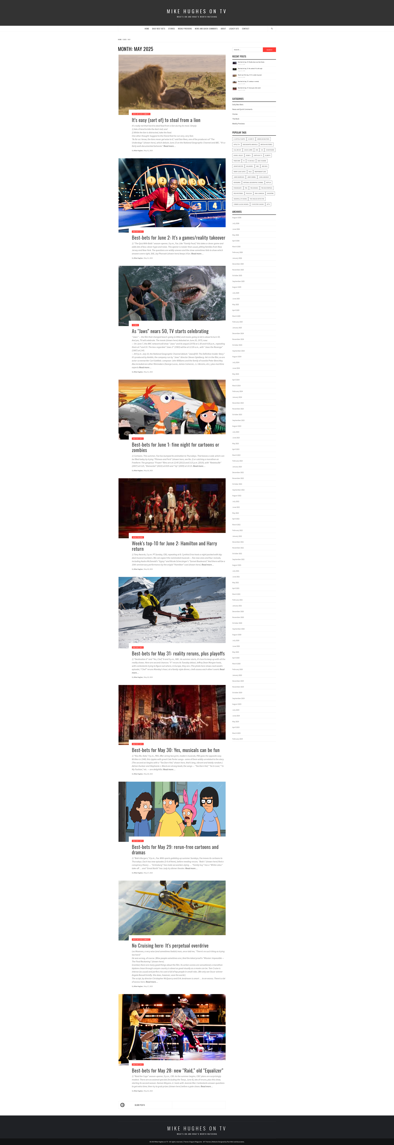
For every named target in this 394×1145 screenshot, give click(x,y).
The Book (235, 119)
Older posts (140, 1105)
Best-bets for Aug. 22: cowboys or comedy (248, 81)
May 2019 (235, 721)
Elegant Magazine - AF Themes (200, 1142)
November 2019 (238, 687)
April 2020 (235, 658)
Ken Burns (237, 182)
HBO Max (264, 166)
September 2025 (238, 281)
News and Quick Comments (206, 28)
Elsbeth (267, 155)
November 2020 (238, 617)
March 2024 (236, 385)
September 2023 (238, 420)
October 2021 (237, 553)
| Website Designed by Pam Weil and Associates (227, 1142)
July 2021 (235, 571)
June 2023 (236, 438)
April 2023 (235, 449)
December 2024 (238, 333)
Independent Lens (260, 172)
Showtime (270, 193)
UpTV (268, 204)
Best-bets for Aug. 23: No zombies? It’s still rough (250, 68)
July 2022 (235, 501)
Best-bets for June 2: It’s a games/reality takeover (178, 237)
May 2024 (235, 374)
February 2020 (237, 669)
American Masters (263, 139)
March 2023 (236, 455)
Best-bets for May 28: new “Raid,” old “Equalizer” (177, 1070)
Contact (245, 28)
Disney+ (248, 155)
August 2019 (236, 704)
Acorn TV (251, 139)
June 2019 (236, 716)
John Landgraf (264, 177)
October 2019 (237, 692)
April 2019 (235, 727)
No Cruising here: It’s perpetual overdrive (170, 945)
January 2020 (237, 675)
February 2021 (237, 600)
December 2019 (238, 681)
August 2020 (236, 635)
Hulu (250, 172)
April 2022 (235, 519)
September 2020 (238, 629)
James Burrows (239, 177)
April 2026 (235, 241)
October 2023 (237, 414)
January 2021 (237, 606)
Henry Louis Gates (240, 172)
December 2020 (238, 611)
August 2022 (236, 495)
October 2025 (237, 275)
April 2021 (235, 588)
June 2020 (236, 646)
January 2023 (237, 467)
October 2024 (237, 345)
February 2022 (237, 530)
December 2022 (238, 472)
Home (147, 28)
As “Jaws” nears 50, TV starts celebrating (170, 331)
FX (244, 161)
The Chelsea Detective (257, 199)
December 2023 (238, 403)
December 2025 (238, 264)
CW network (270, 150)
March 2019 (236, 733)
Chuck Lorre (248, 150)
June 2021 (236, 577)
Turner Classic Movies (241, 204)
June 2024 (236, 368)
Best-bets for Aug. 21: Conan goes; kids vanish (249, 88)
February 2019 (237, 739)
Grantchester (238, 166)
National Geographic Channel (253, 182)
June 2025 (236, 299)
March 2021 (236, 594)
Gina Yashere (262, 161)
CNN (256, 150)
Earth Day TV (258, 155)
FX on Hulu (251, 161)
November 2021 (238, 548)
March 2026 (236, 246)
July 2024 (235, 362)
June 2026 (236, 229)
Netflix (268, 182)
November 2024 (238, 339)
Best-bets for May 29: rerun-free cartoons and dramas (175, 849)
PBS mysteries (238, 193)
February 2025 (237, 322)
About (223, 28)
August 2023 (236, 426)
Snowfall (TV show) (240, 199)
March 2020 (236, 664)
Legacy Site (234, 28)
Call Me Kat (237, 150)
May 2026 (235, 235)
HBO (257, 166)
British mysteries (266, 144)
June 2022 (236, 507)
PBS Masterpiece (266, 188)
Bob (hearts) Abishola (250, 144)
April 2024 (235, 380)
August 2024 (236, 356)
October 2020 (237, 623)
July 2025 (235, 293)
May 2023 (235, 443)
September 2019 (238, 698)
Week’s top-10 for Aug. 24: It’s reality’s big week (250, 75)
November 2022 (238, 478)
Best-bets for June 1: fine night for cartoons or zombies (175, 447)
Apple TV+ (237, 144)
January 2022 (237, 536)
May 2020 (235, 652)
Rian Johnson (259, 193)
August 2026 (236, 217)
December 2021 (238, 542)
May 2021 (235, 582)
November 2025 (238, 270)
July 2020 (235, 640)
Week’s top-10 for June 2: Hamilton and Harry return (174, 545)
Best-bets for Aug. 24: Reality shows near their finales (251, 62)
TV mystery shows (258, 204)
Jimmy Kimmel (251, 177)
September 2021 (238, 559)
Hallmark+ (249, 166)
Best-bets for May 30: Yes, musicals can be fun (176, 749)
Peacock (249, 193)
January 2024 (237, 397)
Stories (171, 28)
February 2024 (237, 391)
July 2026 (235, 223)
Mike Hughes (138, 150)
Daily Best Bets (158, 28)
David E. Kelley (238, 155)
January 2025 (237, 328)
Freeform (237, 161)
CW (262, 150)
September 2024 (238, 351)
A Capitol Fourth (239, 139)
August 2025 (236, 287)
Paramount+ (238, 188)
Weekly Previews (185, 28)
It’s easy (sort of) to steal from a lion (166, 119)
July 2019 (235, 710)
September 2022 (238, 490)
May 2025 (235, 304)
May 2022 (235, 513)
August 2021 (236, 565)
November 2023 (238, 409)
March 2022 (236, 524)
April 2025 (235, 310)
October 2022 (237, 484)
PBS (246, 188)
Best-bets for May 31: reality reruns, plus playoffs (178, 653)
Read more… (170, 146)
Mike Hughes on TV (197, 11)
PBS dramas (254, 188)
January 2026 (237, 258)
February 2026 (237, 252)
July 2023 (235, 432)
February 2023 (237, 461)
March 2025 (236, 316)
